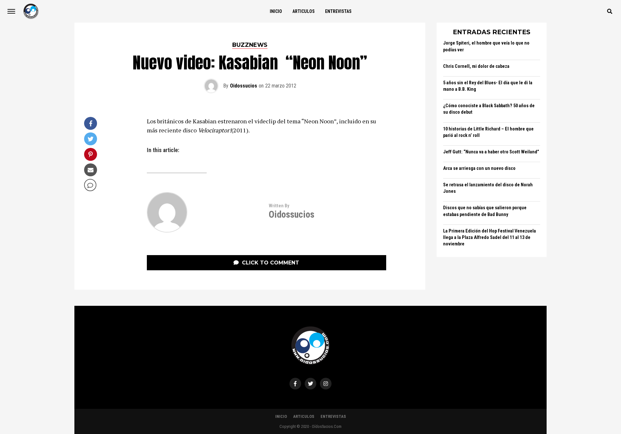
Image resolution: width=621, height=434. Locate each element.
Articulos (303, 11)
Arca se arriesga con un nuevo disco (479, 168)
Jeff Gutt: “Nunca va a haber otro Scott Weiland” (491, 152)
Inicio (276, 11)
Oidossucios (243, 86)
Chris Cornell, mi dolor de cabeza (476, 66)
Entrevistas (338, 11)
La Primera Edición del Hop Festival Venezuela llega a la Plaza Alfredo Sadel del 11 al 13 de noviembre (489, 237)
